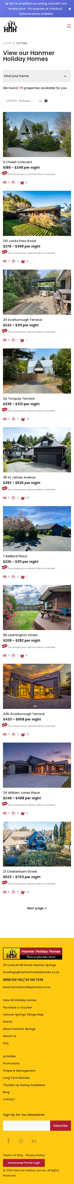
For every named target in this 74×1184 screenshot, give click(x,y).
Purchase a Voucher (17, 1007)
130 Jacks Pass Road (19, 241)
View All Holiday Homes (20, 1000)
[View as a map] (41, 101)
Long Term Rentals (16, 1078)
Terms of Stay (13, 1155)
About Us (9, 1036)
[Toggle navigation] (69, 26)
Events (7, 1022)
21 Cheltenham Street (20, 871)
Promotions (11, 1063)
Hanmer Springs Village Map (23, 1014)
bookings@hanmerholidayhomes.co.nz (31, 972)
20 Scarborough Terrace (22, 319)
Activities (9, 1056)
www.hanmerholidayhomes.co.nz (27, 987)
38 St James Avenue (19, 477)
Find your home (16, 76)
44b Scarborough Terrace (24, 714)
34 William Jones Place (21, 792)
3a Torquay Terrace (19, 398)
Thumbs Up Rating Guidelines (24, 1085)
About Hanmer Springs (19, 1029)
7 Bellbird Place (15, 556)
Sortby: (12, 101)
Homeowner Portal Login (24, 1163)
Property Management (19, 1071)
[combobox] (27, 101)
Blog (6, 1092)
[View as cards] (46, 101)
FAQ (6, 1043)
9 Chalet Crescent (17, 162)
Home (7, 43)
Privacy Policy (35, 1155)
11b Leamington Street (20, 635)
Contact (9, 1099)
